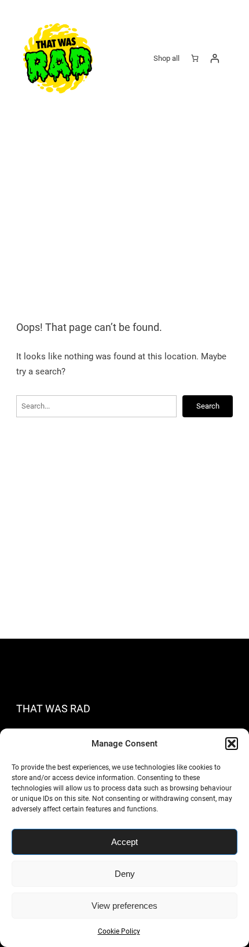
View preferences (124, 905)
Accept (124, 842)
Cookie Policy (119, 931)
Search (207, 406)
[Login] (215, 58)
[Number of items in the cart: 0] (194, 58)
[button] (231, 743)
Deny (125, 874)
